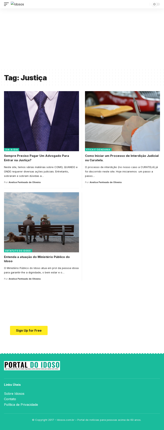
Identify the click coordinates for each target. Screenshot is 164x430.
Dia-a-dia (11, 149)
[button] (7, 4)
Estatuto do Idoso (18, 251)
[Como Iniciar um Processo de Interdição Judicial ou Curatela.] (122, 121)
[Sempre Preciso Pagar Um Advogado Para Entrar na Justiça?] (41, 121)
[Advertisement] (82, 38)
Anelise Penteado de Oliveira (25, 182)
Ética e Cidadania (98, 149)
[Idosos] (17, 4)
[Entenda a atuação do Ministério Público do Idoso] (41, 222)
